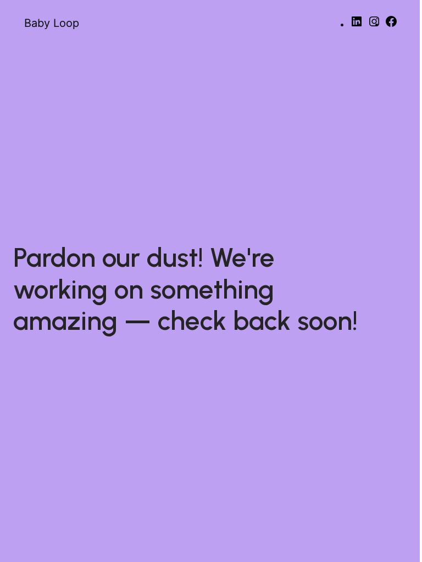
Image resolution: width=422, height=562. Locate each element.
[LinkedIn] (356, 25)
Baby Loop (51, 23)
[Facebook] (391, 25)
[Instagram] (374, 25)
